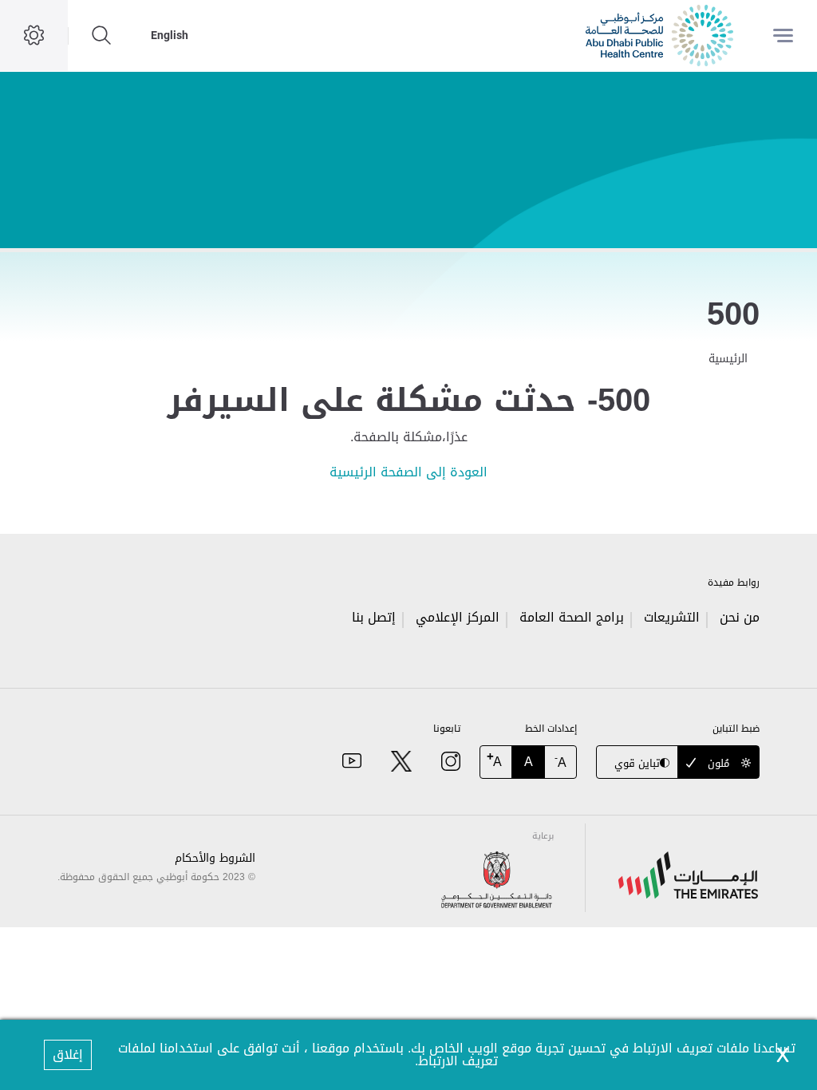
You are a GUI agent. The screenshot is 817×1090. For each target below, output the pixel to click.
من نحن (740, 617)
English (169, 35)
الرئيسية (728, 358)
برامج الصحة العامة (571, 617)
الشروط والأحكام (215, 858)
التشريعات (672, 617)
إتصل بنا (374, 617)
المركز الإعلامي (457, 617)
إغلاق (68, 1054)
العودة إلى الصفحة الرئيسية (408, 472)
